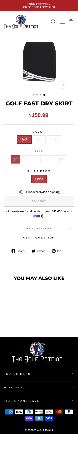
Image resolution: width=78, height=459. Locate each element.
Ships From (39, 171)
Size (39, 151)
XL (47, 159)
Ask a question (39, 237)
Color (39, 131)
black (24, 139)
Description (39, 228)
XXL (61, 159)
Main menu (14, 387)
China (39, 179)
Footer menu (17, 374)
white (54, 139)
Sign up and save (22, 401)
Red (39, 139)
